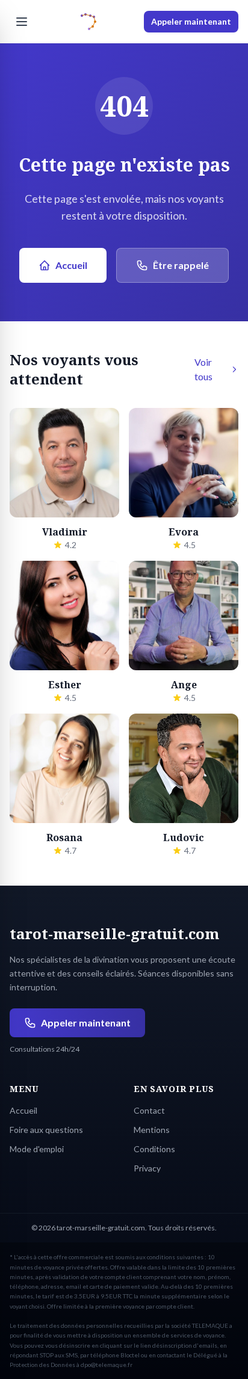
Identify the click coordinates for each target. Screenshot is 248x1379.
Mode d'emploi (37, 1149)
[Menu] (22, 22)
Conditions (154, 1149)
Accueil (71, 265)
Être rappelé (181, 265)
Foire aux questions (46, 1129)
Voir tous (203, 369)
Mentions (152, 1129)
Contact (149, 1110)
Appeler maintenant (191, 21)
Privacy (147, 1168)
